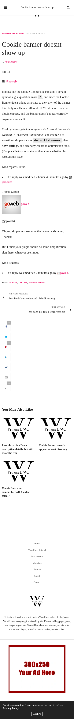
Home (37, 543)
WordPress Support (14, 34)
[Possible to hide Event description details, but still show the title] (18, 429)
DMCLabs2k (11, 62)
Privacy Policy (11, 708)
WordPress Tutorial (37, 550)
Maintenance (37, 556)
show (41, 282)
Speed (37, 576)
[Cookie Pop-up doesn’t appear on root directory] (55, 429)
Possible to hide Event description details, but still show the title (17, 449)
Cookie (23, 282)
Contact (37, 582)
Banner (13, 282)
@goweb (11, 81)
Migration (37, 563)
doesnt (32, 282)
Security (37, 569)
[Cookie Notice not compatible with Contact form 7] (18, 472)
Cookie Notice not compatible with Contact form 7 (16, 492)
